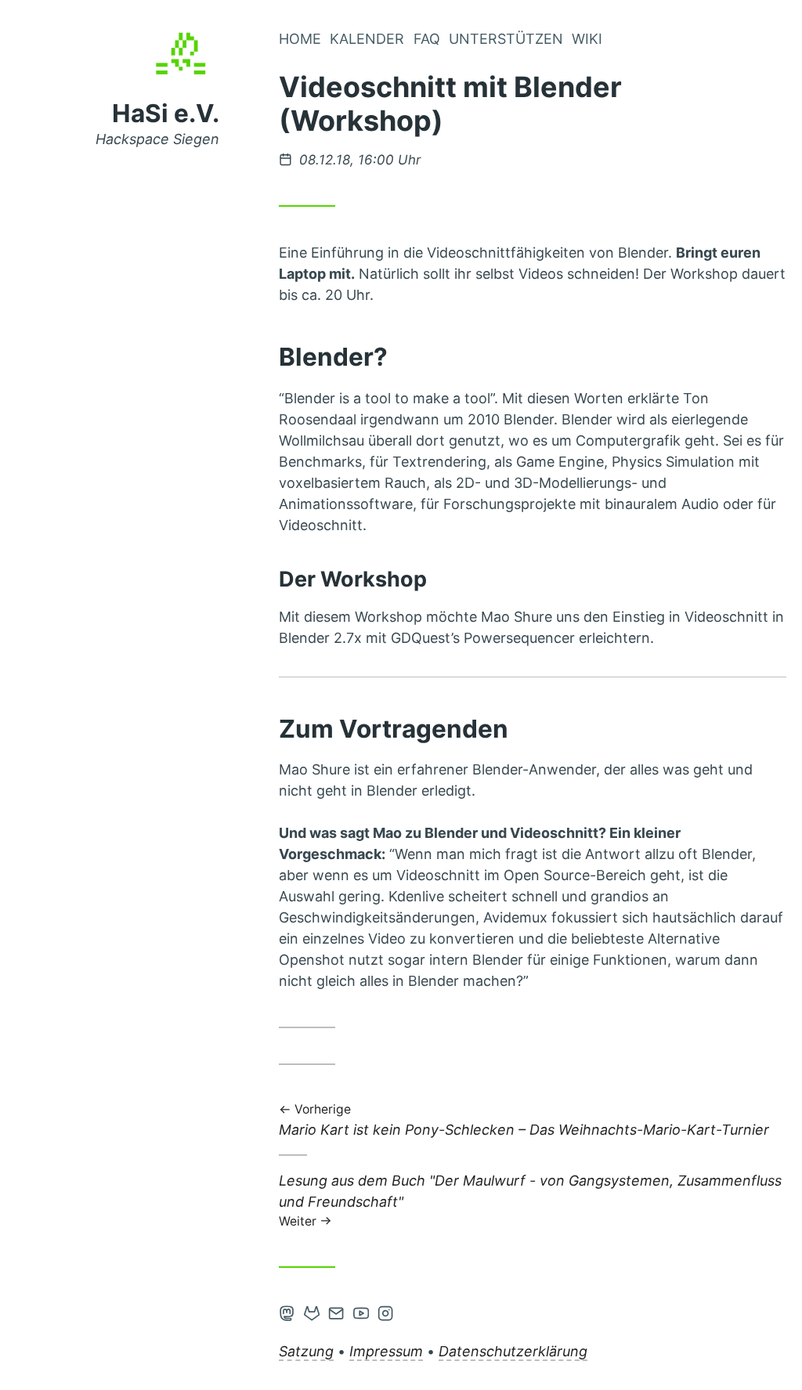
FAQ (427, 39)
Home (300, 39)
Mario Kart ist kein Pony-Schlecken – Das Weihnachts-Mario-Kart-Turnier (524, 1121)
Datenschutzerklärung (513, 1351)
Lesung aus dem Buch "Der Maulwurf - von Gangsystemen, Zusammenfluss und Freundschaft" (530, 1200)
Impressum (386, 1351)
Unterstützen (506, 39)
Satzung (306, 1351)
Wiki (587, 39)
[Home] (184, 63)
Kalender (367, 39)
